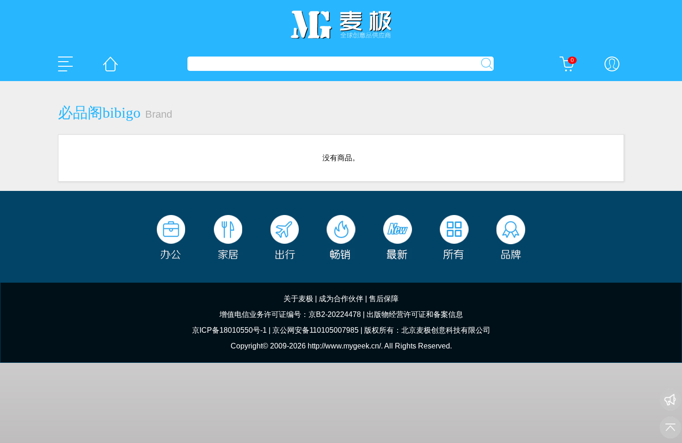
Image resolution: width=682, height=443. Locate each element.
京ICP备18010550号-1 (229, 330)
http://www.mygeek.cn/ (344, 346)
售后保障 (384, 299)
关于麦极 (298, 299)
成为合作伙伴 (341, 299)
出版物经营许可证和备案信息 (415, 314)
